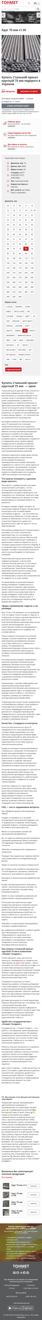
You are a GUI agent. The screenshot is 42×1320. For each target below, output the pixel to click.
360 (20, 287)
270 (20, 277)
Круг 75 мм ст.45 (16, 1203)
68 (8, 249)
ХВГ (20, 359)
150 (7, 268)
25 (20, 220)
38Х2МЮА (10, 335)
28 (32, 220)
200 (7, 273)
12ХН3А (19, 316)
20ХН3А (9, 326)
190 (32, 268)
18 (14, 215)
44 (14, 234)
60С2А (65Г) (11, 350)
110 (26, 258)
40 (26, 229)
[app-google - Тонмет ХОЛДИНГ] (14, 1308)
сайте (18, 963)
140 (26, 263)
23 (8, 220)
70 (14, 249)
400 (7, 292)
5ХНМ (27, 307)
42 (32, 229)
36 (8, 229)
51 (14, 239)
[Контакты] (29, 3)
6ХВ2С (8, 311)
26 (26, 220)
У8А (7, 359)
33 (20, 225)
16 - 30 (33, 210)
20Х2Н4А (15, 321)
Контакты (31, 1285)
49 (32, 234)
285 (32, 277)
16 (26, 210)
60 (26, 244)
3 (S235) (9, 307)
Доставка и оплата (31, 1288)
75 (26, 249)
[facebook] (24, 1272)
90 (26, 253)
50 (8, 239)
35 (32, 225)
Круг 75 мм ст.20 (16, 1194)
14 (14, 210)
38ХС (8, 340)
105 (20, 258)
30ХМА (18, 330)
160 (13, 268)
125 (13, 263)
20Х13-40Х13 (27, 321)
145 (32, 263)
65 (32, 244)
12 (8, 210)
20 (20, 215)
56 (8, 244)
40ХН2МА (30, 340)
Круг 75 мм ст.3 (18, 1185)
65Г (30, 350)
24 (14, 220)
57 (14, 244)
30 (8, 225)
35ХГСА (32, 330)
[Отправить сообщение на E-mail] (14, 1272)
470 (32, 292)
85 (20, 253)
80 (8, 253)
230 (26, 273)
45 (20, 234)
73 (20, 249)
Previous (2, 15)
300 (13, 282)
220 (20, 273)
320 (26, 282)
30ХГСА (9, 330)
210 (13, 273)
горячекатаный (13, 369)
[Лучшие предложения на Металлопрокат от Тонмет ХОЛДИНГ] (10, 3)
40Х (14, 340)
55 (32, 239)
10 (32, 205)
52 (20, 239)
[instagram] (27, 1272)
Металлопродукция (12, 1285)
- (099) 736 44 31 (31, 1296)
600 (20, 296)
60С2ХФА (22, 350)
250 (7, 277)
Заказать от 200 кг (29, 91)
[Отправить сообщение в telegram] (21, 1272)
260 (13, 277)
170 (20, 268)
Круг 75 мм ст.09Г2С (16, 1212)
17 (8, 215)
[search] (38, 9)
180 (26, 268)
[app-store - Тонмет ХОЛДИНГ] (27, 1308)
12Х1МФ (9, 316)
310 (20, 282)
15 (20, 210)
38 (20, 229)
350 (13, 287)
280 (26, 277)
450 (26, 292)
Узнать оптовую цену (18, 106)
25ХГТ (27, 326)
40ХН (21, 340)
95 (8, 258)
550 (13, 296)
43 (8, 234)
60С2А (25, 345)
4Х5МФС (18, 307)
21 (26, 215)
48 (26, 234)
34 (26, 225)
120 (7, 263)
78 (32, 249)
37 (14, 229)
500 (7, 296)
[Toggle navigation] (5, 9)
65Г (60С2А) (11, 354)
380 (26, 287)
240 (32, 273)
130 (20, 263)
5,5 (8, 205)
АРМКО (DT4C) (24, 354)
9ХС (28, 311)
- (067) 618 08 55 (11, 1296)
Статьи (12, 1288)
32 (14, 225)
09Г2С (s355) (19, 311)
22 (32, 215)
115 (32, 258)
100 (13, 258)
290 (7, 282)
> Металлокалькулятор (21, 1303)
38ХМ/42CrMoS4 (24, 335)
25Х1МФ (18, 326)
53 (26, 239)
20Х (7, 321)
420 (20, 292)
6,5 (20, 205)
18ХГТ (27, 316)
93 (32, 253)
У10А (14, 359)
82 (14, 253)
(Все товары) (7, 1177)
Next (39, 15)
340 (7, 287)
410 (13, 292)
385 (32, 287)
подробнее (11, 126)
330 (32, 282)
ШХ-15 (27, 359)
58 (20, 244)
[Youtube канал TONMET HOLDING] (18, 1272)
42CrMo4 (10, 345)
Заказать (33, 1186)
